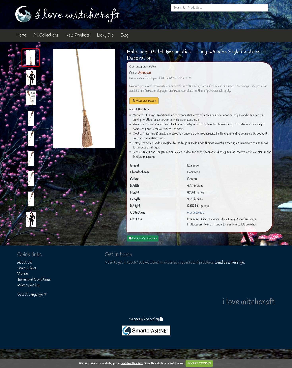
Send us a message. (230, 262)
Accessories (195, 212)
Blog (125, 35)
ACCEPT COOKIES (199, 363)
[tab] (31, 57)
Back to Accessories (144, 238)
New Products (78, 35)
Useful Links (26, 268)
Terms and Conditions (34, 279)
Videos (22, 273)
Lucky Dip (105, 35)
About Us (24, 262)
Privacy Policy (28, 285)
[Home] (68, 14)
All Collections (45, 35)
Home (21, 35)
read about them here (132, 363)
